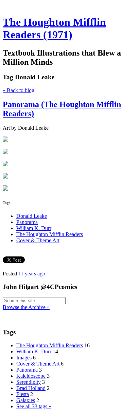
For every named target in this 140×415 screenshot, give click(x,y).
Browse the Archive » (26, 307)
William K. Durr (33, 228)
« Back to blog (18, 90)
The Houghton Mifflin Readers (49, 234)
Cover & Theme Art (37, 240)
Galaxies (25, 400)
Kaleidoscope (31, 376)
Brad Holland (31, 388)
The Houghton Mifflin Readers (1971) (54, 28)
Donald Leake (31, 216)
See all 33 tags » (33, 406)
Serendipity (28, 382)
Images (24, 357)
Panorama (27, 222)
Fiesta (22, 394)
